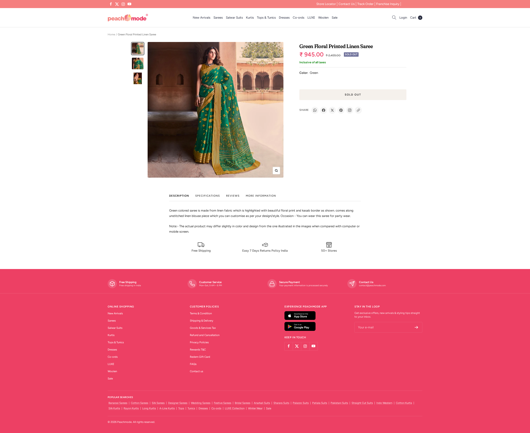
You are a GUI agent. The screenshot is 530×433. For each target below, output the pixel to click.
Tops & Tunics (266, 17)
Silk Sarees (158, 402)
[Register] (416, 327)
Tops (181, 408)
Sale (334, 17)
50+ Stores (329, 250)
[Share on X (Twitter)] (332, 110)
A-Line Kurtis (167, 408)
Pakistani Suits (339, 402)
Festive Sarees (222, 402)
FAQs (193, 364)
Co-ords (298, 17)
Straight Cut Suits (362, 402)
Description (179, 195)
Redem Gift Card (200, 356)
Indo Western (384, 402)
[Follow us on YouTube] (129, 4)
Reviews (233, 195)
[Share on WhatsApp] (314, 110)
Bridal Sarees (242, 402)
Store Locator (326, 4)
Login (403, 17)
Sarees (218, 17)
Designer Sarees (177, 402)
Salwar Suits (234, 17)
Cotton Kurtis (404, 402)
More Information (261, 195)
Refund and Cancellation (204, 335)
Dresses (284, 17)
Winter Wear (255, 408)
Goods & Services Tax (203, 327)
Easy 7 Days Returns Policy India (265, 250)
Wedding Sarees (200, 402)
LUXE (311, 17)
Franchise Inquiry (387, 4)
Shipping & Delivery (201, 320)
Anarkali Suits (262, 402)
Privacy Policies (199, 342)
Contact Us (346, 4)
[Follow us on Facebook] (111, 4)
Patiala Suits (319, 402)
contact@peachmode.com (372, 285)
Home (111, 34)
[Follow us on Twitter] (117, 4)
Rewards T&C (198, 349)
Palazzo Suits (301, 402)
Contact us (196, 371)
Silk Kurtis (114, 408)
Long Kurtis (149, 408)
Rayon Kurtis (131, 408)
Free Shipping (201, 250)
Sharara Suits (281, 402)
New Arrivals (201, 17)
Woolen (323, 17)
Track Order (365, 4)
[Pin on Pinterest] (340, 110)
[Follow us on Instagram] (123, 4)
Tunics (191, 408)
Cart (415, 17)
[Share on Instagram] (349, 110)
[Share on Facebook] (323, 110)
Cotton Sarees (139, 402)
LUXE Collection (235, 408)
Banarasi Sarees (117, 402)
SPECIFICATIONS (207, 195)
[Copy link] (358, 110)
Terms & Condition (201, 313)
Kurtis (250, 17)
